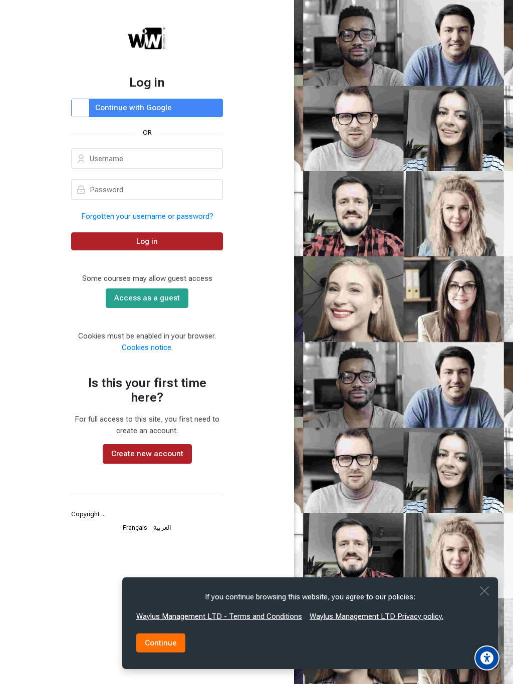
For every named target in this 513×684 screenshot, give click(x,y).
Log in (147, 241)
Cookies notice (146, 347)
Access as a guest (147, 297)
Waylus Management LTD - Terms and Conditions (219, 616)
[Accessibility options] (486, 657)
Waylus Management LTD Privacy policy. (376, 616)
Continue (161, 642)
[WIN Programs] (147, 38)
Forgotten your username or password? (147, 216)
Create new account (147, 453)
